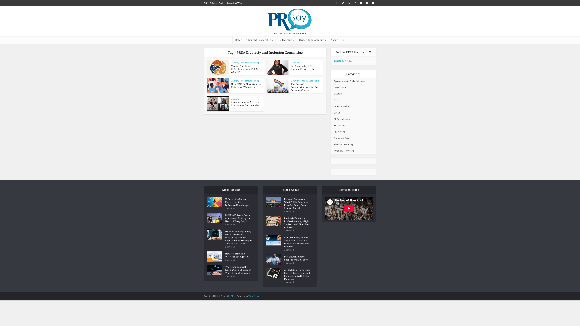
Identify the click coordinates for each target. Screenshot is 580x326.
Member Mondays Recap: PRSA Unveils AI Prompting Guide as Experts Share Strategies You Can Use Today (238, 237)
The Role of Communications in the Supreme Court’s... (304, 87)
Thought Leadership (258, 40)
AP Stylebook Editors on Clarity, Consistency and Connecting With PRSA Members (297, 274)
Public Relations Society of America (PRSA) (223, 3)
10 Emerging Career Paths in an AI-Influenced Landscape (237, 202)
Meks (233, 296)
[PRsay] (290, 19)
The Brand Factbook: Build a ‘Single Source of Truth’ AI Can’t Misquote (238, 269)
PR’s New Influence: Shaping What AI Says (296, 258)
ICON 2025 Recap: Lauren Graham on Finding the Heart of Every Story (238, 218)
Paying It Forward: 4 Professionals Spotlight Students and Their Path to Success (297, 223)
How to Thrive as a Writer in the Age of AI (237, 255)
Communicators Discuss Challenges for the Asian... (246, 104)
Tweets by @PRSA (343, 60)
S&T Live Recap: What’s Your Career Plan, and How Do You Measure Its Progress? (296, 242)
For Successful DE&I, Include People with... (303, 67)
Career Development (311, 40)
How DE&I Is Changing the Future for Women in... (246, 86)
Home (238, 40)
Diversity (235, 62)
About (334, 40)
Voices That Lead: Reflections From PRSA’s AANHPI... (245, 69)
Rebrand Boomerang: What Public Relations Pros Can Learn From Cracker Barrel (296, 204)
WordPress (253, 296)
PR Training (285, 40)
